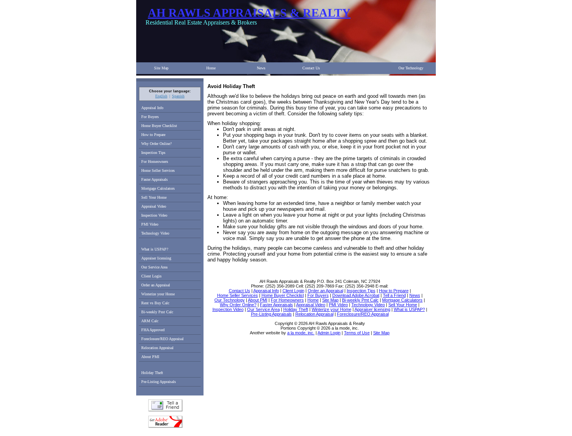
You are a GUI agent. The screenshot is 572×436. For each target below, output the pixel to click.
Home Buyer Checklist (159, 126)
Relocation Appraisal (157, 348)
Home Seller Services (158, 170)
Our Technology (410, 68)
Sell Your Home (154, 197)
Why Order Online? (156, 143)
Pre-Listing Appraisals (158, 382)
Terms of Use (357, 332)
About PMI (150, 357)
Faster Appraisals (154, 179)
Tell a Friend (165, 405)
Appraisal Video (153, 206)
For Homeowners (154, 161)
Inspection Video (154, 215)
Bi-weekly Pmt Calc (157, 312)
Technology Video (155, 233)
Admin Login (329, 332)
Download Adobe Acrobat (165, 422)
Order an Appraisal (155, 285)
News (261, 68)
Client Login (151, 276)
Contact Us (311, 68)
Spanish (178, 96)
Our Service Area (154, 267)
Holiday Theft (152, 373)
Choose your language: (170, 91)
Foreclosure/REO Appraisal (162, 339)
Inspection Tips (153, 152)
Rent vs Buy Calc (155, 303)
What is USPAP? (154, 249)
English (161, 96)
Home (211, 68)
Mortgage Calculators (158, 188)
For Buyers (150, 117)
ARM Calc (149, 321)
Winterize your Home (158, 294)
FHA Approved (153, 330)
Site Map (161, 68)
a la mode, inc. (300, 332)
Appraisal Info (152, 108)
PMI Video (149, 224)
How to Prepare (153, 134)
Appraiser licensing (156, 258)
